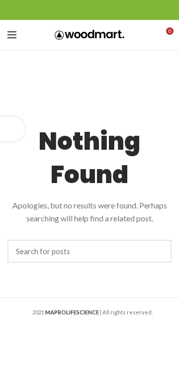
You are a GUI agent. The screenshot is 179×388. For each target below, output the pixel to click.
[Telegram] (114, 9)
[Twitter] (77, 9)
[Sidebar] (12, 128)
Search (159, 251)
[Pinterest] (90, 9)
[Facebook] (65, 9)
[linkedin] (102, 9)
